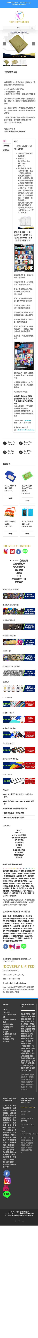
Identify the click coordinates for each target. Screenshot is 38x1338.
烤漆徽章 (9, 938)
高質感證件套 (19, 396)
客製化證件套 (13, 131)
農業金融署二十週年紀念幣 (14, 813)
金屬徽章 (16, 923)
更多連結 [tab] (6, 150)
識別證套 (22, 131)
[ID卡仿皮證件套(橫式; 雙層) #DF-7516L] (10, 476)
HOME (19, 830)
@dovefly (28, 420)
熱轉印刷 (14, 878)
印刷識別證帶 (30, 871)
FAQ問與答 (19, 852)
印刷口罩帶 (27, 893)
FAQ (19, 576)
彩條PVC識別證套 (22, 886)
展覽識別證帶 (21, 876)
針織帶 (26, 873)
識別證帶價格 (19, 840)
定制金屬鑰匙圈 (12, 919)
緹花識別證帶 (17, 893)
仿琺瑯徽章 (18, 938)
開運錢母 (6, 936)
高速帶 (32, 873)
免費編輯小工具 (19, 579)
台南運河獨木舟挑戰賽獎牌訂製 (15, 808)
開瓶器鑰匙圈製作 (19, 928)
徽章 (22, 923)
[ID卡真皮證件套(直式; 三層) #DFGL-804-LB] (27, 512)
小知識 (19, 847)
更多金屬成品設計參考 (14, 941)
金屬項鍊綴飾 (26, 931)
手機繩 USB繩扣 (15, 883)
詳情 (11, 498)
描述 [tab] (4, 141)
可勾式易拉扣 (28, 891)
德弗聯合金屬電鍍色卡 (19, 838)
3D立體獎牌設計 (17, 936)
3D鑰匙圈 (16, 926)
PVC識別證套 (27, 883)
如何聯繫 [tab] (6, 146)
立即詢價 (19, 570)
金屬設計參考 (26, 926)
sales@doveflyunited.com (19, 4)
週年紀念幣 (7, 926)
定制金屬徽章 (11, 921)
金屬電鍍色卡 (19, 564)
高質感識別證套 (22, 888)
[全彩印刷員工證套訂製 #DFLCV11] (10, 512)
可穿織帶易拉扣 (16, 891)
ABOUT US (19, 833)
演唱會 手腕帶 (23, 878)
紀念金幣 (9, 1115)
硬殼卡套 (21, 401)
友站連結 (19, 582)
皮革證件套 (23, 399)
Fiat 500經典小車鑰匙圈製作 (14, 818)
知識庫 (19, 573)
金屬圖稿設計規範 (19, 850)
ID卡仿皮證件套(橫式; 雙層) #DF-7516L (10, 488)
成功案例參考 (19, 567)
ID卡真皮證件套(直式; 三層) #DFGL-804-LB (27, 524)
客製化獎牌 (7, 916)
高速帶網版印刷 (9, 876)
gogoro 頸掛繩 (26, 1041)
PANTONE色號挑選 (19, 560)
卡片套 (13, 888)
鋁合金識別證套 (26, 1058)
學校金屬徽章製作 (12, 931)
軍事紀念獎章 (16, 933)
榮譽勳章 (29, 923)
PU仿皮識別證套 (9, 886)
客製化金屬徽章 (18, 916)
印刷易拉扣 (7, 893)
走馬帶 (20, 873)
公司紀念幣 (23, 919)
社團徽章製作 (27, 933)
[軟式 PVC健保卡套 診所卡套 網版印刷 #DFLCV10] (27, 476)
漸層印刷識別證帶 (20, 881)
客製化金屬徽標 (23, 921)
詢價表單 (19, 845)
